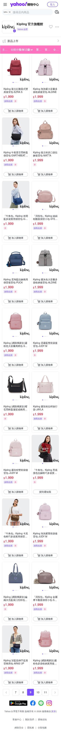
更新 (54, 711)
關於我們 (29, 719)
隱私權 (30, 727)
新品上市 (12, 41)
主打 (5, 49)
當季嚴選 (48, 49)
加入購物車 (17, 110)
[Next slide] (27, 67)
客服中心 (17, 719)
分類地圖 (42, 727)
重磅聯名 (39, 49)
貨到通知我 (45, 491)
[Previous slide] (4, 67)
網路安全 (19, 727)
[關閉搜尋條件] (9, 12)
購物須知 (42, 719)
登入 (52, 4)
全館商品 (56, 49)
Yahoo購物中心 (24, 4)
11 (45, 692)
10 (37, 692)
